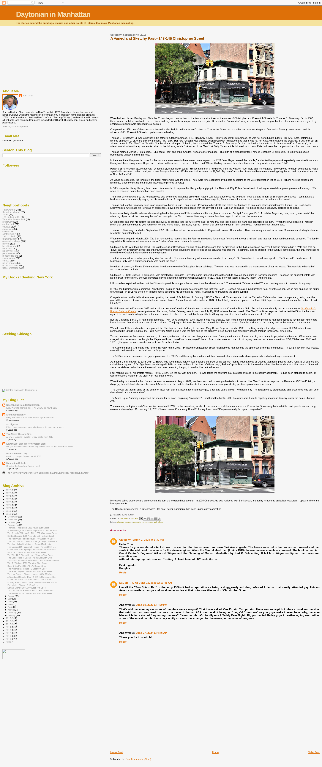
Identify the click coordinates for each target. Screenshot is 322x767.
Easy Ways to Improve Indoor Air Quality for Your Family (31, 408)
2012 (9, 633)
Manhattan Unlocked (17, 463)
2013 (9, 630)
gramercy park (9, 239)
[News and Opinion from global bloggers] (13, 658)
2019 (9, 511)
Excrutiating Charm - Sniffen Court (22, 585)
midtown (6, 248)
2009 (9, 642)
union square (9, 263)
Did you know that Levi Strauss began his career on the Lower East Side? (39, 447)
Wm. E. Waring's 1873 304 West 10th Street (27, 563)
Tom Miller (28, 95)
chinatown (7, 229)
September (13, 525)
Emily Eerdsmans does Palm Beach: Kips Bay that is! (30, 417)
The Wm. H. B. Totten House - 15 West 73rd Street (30, 555)
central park (8, 224)
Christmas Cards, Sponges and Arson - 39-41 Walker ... (32, 549)
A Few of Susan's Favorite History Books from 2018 (29, 437)
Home (215, 752)
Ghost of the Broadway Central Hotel (23, 466)
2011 (9, 636)
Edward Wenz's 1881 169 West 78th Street (26, 588)
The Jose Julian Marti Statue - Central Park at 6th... (30, 544)
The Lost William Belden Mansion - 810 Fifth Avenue (30, 590)
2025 (9, 493)
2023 (9, 499)
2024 (9, 496)
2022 (9, 502)
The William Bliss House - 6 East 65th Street (27, 569)
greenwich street (140, 522)
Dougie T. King (128, 582)
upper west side (10, 268)
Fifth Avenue (8, 209)
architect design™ (16, 414)
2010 (9, 639)
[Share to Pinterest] (159, 519)
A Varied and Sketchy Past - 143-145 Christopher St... (31, 577)
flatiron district (9, 236)
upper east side (10, 265)
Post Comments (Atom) (138, 759)
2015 (9, 624)
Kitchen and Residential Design (23, 405)
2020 (9, 508)
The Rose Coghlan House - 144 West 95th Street (29, 571)
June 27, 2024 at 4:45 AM (151, 632)
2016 (9, 621)
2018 (9, 514)
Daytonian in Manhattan (53, 14)
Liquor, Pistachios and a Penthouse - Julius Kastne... (31, 579)
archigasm (12, 424)
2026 (9, 490)
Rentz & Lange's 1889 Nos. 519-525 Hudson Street (30, 536)
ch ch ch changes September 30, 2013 (23, 456)
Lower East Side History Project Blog (25, 444)
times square (8, 258)
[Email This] (145, 519)
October (12, 522)
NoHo (5, 214)
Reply (123, 572)
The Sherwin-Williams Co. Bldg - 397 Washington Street (32, 533)
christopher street (124, 522)
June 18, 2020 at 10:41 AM (155, 582)
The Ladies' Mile (10, 217)
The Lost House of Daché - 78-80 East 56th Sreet (29, 558)
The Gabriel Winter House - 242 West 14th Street (29, 593)
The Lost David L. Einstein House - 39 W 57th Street (31, 574)
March (11, 610)
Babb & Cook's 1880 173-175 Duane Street (26, 566)
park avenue (8, 253)
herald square (9, 246)
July (10, 599)
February (12, 612)
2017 (9, 618)
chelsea (6, 226)
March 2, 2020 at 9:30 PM (148, 539)
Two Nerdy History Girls (18, 434)
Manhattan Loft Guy (16, 453)
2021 (9, 505)
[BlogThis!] (148, 519)
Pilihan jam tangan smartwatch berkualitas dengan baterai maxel (35, 427)
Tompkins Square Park (13, 219)
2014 (9, 627)
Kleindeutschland (11, 212)
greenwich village (156, 522)
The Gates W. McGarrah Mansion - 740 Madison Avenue (33, 560)
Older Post (314, 752)
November (13, 519)
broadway (7, 222)
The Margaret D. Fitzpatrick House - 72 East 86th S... (31, 547)
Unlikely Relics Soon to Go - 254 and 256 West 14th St (32, 582)
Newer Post (116, 752)
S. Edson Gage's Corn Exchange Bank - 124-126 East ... (33, 530)
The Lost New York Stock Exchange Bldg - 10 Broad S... (32, 541)
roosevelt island (10, 256)
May (10, 604)
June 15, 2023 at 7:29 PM (151, 604)
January (12, 615)
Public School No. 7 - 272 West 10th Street (26, 552)
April (10, 607)
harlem (6, 243)
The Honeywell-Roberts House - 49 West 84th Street (31, 539)
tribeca (5, 260)
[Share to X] (152, 519)
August (11, 596)
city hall (6, 231)
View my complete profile (15, 126)
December (13, 517)
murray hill (7, 251)
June (10, 601)
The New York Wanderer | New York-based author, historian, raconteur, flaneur (47, 473)
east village (8, 234)
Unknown (125, 539)
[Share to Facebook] (155, 519)
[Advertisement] (138, 724)
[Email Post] (140, 518)
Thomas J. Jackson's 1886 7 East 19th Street (28, 528)
